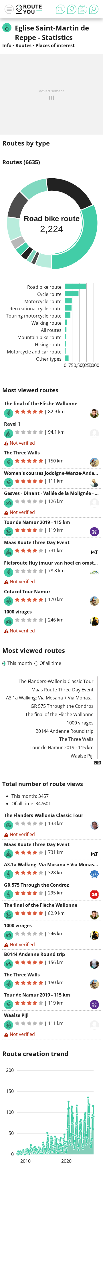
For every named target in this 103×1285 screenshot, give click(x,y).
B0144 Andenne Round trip (34, 954)
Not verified (22, 443)
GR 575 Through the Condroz (36, 885)
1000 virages (18, 612)
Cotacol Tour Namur (27, 591)
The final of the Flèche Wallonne (40, 403)
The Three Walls (22, 453)
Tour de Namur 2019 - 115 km (37, 522)
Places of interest (55, 45)
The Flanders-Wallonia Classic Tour (43, 815)
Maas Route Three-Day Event (37, 542)
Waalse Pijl (16, 1015)
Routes (23, 45)
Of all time (50, 663)
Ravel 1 (12, 424)
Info (6, 45)
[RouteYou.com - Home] (29, 9)
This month (19, 663)
